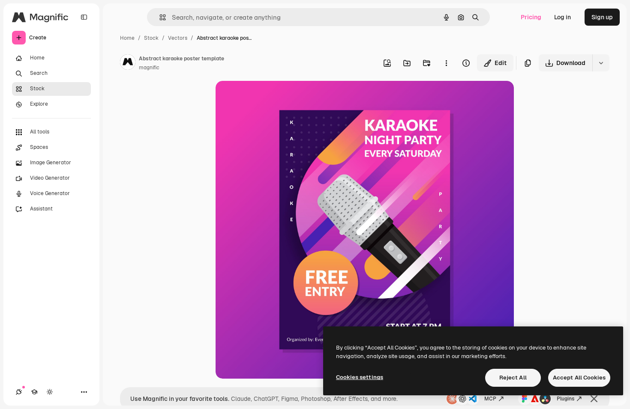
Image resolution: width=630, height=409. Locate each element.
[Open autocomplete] (159, 17)
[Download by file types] (600, 62)
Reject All (513, 377)
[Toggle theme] (50, 392)
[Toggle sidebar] (84, 17)
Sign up (602, 17)
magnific (149, 67)
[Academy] (34, 392)
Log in (562, 17)
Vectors (177, 38)
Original (270, 97)
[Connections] (19, 392)
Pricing (531, 17)
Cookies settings (359, 377)
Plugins (565, 398)
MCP (490, 398)
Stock (151, 38)
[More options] (446, 62)
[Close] (594, 399)
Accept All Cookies (579, 377)
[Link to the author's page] (127, 63)
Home (127, 38)
